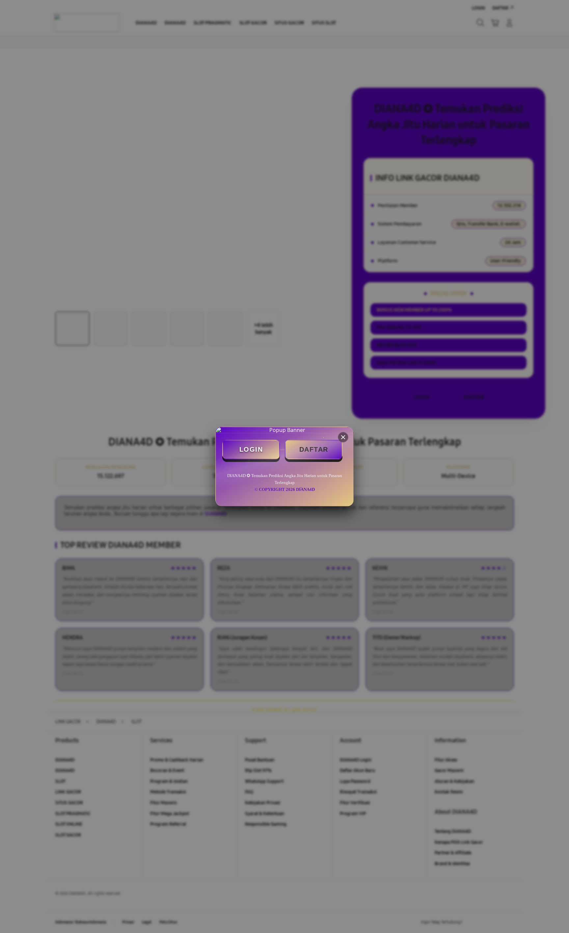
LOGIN (251, 449)
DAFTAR (313, 449)
